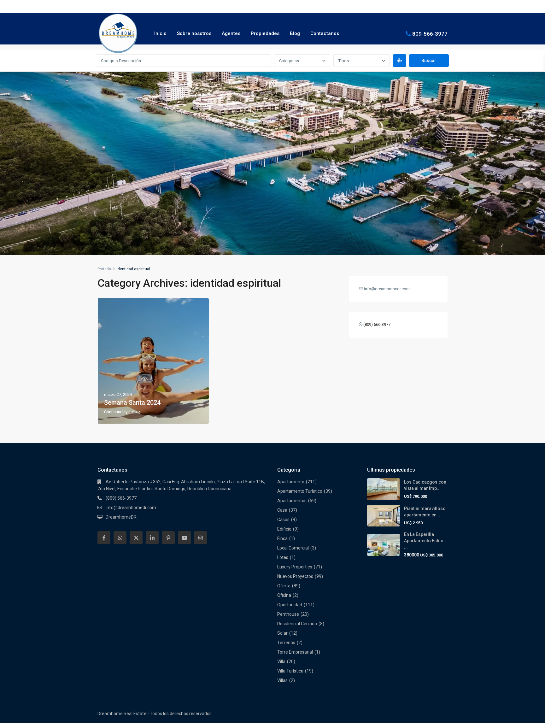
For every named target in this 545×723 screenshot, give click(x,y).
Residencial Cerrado (297, 623)
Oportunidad (289, 604)
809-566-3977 (430, 33)
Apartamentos (292, 500)
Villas (282, 680)
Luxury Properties (294, 566)
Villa (281, 661)
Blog (295, 33)
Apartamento (290, 481)
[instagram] (200, 537)
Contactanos (324, 33)
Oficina (284, 595)
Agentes (231, 33)
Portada (104, 269)
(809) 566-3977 (376, 324)
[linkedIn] (152, 537)
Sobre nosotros (194, 33)
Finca (282, 538)
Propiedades (265, 33)
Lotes (282, 557)
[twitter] (136, 537)
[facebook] (103, 537)
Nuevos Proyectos (295, 576)
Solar (282, 633)
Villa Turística (290, 670)
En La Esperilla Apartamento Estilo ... (423, 541)
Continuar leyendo (120, 412)
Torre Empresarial (295, 652)
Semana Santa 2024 (132, 402)
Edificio (284, 529)
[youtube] (184, 537)
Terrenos (286, 642)
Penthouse (288, 614)
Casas (283, 519)
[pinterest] (168, 537)
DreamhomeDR (121, 517)
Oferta (283, 585)
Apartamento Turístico (299, 491)
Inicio (160, 33)
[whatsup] (120, 537)
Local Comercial (293, 547)
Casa (282, 510)
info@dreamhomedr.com (131, 507)
